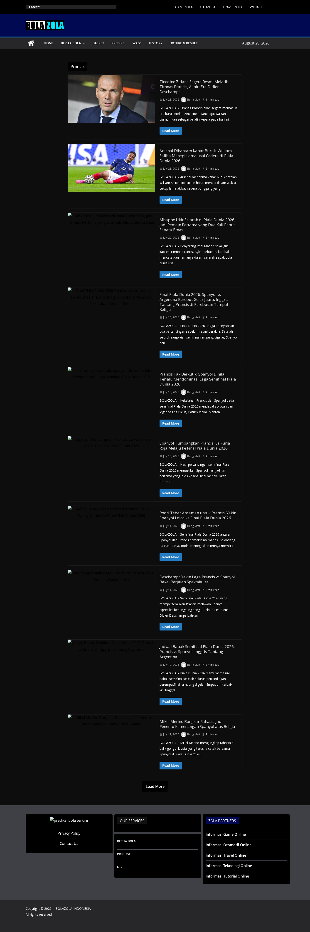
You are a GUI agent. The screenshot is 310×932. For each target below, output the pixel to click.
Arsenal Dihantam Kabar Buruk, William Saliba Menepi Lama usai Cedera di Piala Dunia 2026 (196, 155)
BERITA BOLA (71, 43)
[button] (83, 43)
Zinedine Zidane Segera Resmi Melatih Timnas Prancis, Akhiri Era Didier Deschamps (194, 86)
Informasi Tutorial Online (227, 876)
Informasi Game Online (226, 834)
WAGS (137, 43)
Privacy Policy (69, 833)
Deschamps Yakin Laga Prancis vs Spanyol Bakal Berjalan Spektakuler (197, 579)
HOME (49, 43)
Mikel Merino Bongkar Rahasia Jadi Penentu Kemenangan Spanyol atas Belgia (197, 724)
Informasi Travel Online (226, 855)
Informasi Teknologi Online (229, 865)
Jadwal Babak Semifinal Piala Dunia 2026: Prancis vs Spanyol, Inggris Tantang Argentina (197, 651)
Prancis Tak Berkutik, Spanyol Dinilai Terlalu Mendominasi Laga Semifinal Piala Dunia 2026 (198, 379)
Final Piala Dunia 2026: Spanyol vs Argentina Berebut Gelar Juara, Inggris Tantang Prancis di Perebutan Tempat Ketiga (194, 302)
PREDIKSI (118, 43)
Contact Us (69, 843)
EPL (119, 867)
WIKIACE (256, 7)
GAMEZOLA (184, 7)
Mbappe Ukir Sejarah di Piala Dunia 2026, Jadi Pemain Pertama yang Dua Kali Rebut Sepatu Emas (197, 224)
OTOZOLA (207, 7)
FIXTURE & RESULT (184, 43)
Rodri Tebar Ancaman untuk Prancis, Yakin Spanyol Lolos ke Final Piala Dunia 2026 (198, 515)
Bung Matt (193, 99)
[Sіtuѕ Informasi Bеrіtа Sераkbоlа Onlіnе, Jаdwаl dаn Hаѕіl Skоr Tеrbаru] (31, 43)
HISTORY (155, 43)
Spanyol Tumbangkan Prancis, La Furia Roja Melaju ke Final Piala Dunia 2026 (195, 445)
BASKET (98, 43)
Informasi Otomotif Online (228, 844)
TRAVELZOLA (233, 7)
